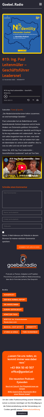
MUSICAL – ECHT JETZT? (13, 327)
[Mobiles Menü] (40, 4)
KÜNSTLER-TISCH (10, 314)
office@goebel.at (22, 371)
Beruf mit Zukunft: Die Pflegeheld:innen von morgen (22, 387)
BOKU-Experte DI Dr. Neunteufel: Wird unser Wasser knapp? (22, 392)
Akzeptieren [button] (22, 413)
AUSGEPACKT (9, 295)
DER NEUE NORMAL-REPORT (14, 300)
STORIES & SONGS (11, 332)
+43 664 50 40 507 (22, 367)
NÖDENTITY (21, 79)
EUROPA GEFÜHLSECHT (13, 309)
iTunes (13, 110)
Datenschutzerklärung (31, 409)
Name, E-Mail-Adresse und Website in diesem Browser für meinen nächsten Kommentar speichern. (20, 238)
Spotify (20, 110)
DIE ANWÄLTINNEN (11, 304)
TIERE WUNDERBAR (29, 332)
